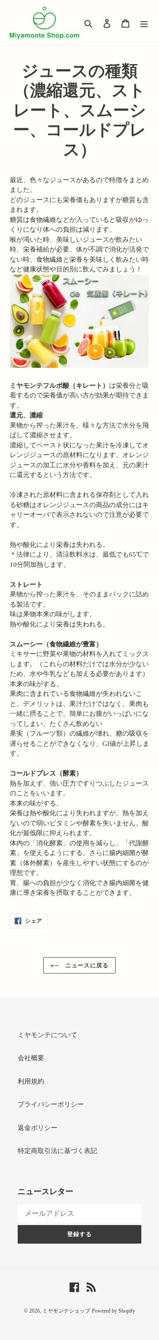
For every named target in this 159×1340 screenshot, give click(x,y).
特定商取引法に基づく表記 (57, 1150)
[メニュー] (144, 22)
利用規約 (31, 1081)
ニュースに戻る (86, 965)
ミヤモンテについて (47, 1034)
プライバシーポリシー (51, 1104)
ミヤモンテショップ (66, 1311)
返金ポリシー (37, 1127)
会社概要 (31, 1057)
